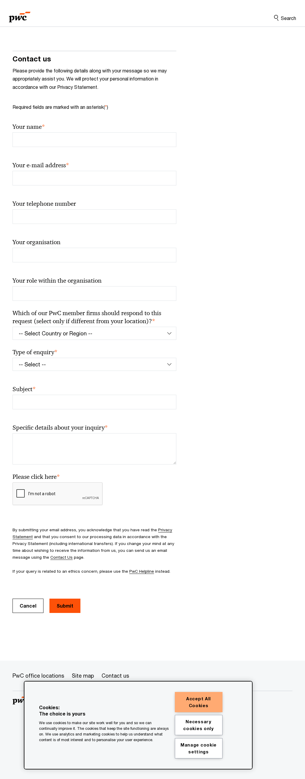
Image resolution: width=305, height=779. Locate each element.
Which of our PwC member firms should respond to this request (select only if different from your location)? (87, 317)
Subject (24, 389)
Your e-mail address (41, 165)
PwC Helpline (141, 571)
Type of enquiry (35, 352)
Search (288, 18)
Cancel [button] (28, 605)
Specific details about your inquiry (60, 428)
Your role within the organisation (57, 280)
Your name (29, 127)
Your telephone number (44, 203)
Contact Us (61, 557)
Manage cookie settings (198, 748)
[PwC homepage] (19, 15)
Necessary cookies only (198, 725)
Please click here (36, 477)
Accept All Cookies (198, 702)
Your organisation (36, 242)
